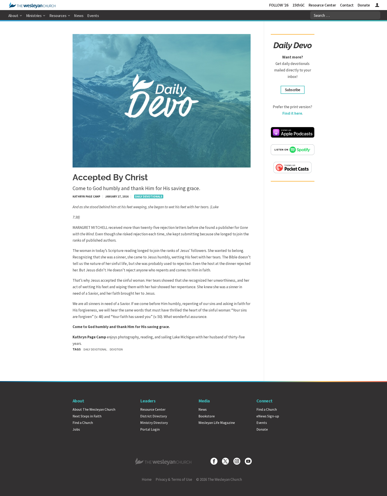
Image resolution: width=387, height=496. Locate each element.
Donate (364, 5)
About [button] (13, 15)
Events (93, 15)
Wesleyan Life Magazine (216, 422)
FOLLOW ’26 (278, 5)
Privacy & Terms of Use (174, 479)
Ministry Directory (154, 422)
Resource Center (322, 5)
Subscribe (292, 89)
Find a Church (83, 422)
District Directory (153, 416)
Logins (377, 5)
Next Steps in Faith (87, 416)
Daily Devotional (95, 349)
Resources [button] (57, 15)
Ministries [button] (34, 15)
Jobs (76, 429)
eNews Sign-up (267, 416)
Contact (346, 5)
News (78, 15)
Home (147, 479)
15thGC (298, 5)
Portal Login (150, 429)
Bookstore (206, 416)
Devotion (116, 349)
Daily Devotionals (148, 196)
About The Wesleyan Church (94, 409)
